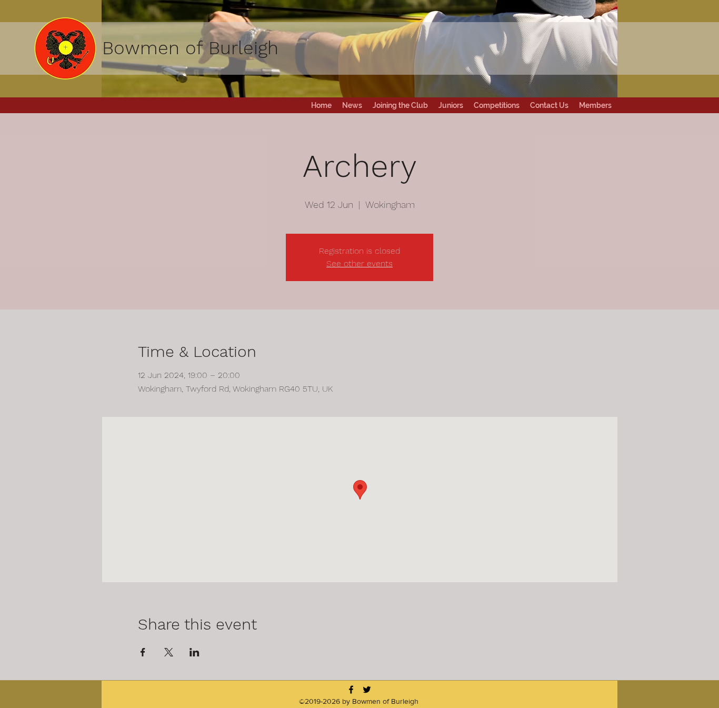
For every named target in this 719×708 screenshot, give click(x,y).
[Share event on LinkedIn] (194, 652)
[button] (496, 105)
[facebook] (351, 689)
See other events (359, 263)
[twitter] (367, 689)
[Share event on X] (169, 652)
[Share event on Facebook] (143, 652)
